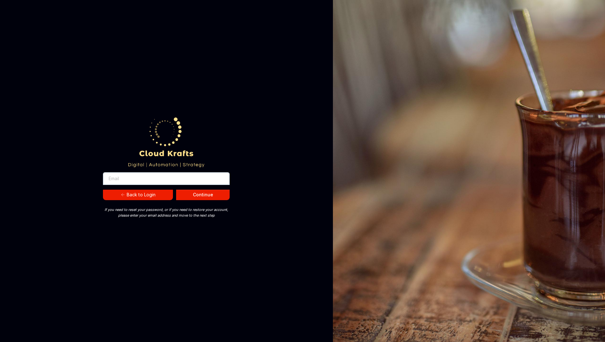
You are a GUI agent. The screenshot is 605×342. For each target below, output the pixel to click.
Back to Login (141, 194)
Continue (203, 194)
